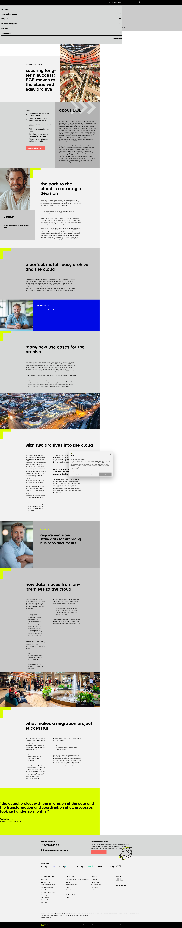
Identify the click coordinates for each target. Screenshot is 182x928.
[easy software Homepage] (44, 925)
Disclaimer (112, 925)
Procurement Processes (48, 884)
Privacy (122, 925)
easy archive (49, 281)
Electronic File (45, 897)
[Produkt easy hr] (114, 866)
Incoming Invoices (46, 895)
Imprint (82, 925)
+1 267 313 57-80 (50, 845)
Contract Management (48, 900)
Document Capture (46, 882)
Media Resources (71, 890)
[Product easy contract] (85, 866)
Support (68, 882)
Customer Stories (71, 895)
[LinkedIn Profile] (117, 879)
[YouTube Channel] (122, 879)
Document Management (48, 892)
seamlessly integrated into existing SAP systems (61, 290)
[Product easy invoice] (66, 866)
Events (68, 892)
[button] (61, 9)
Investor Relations (96, 884)
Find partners (95, 887)
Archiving (44, 879)
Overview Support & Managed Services (77, 879)
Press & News (95, 882)
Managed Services (71, 884)
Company (94, 879)
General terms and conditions (96, 925)
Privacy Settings (133, 925)
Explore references (98, 852)
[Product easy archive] (48, 866)
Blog (67, 887)
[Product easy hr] (101, 866)
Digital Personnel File (47, 887)
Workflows (44, 902)
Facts (92, 890)
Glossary (68, 897)
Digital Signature (46, 890)
